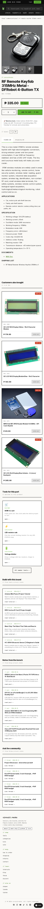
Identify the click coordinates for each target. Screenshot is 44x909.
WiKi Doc (9, 256)
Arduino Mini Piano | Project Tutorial (17, 594)
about (6, 828)
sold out (36, 334)
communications (11, 18)
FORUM (18, 2)
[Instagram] (17, 905)
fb (15, 132)
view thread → (10, 765)
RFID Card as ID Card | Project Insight (18, 610)
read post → (9, 684)
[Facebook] (14, 905)
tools (5, 835)
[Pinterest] (30, 905)
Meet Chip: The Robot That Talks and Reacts (20, 626)
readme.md (7, 140)
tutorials (6, 869)
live (29, 828)
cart (37, 2)
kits (4, 842)
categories (7, 839)
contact (5, 862)
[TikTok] (24, 905)
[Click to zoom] (22, 45)
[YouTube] (20, 905)
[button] (7, 13)
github (22, 828)
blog (4, 872)
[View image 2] (14, 70)
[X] (27, 905)
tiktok (5, 892)
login (30, 2)
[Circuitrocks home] (3, 8)
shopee (5, 886)
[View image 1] (6, 70)
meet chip (14, 828)
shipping (6, 856)
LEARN (9, 2)
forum (5, 875)
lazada (5, 889)
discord (5, 879)
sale (4, 845)
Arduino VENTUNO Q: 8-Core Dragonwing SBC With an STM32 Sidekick (21, 712)
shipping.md (19, 140)
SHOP (4, 2)
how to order (7, 852)
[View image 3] (22, 70)
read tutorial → (10, 601)
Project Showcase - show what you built (19, 763)
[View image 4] (30, 70)
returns (5, 858)
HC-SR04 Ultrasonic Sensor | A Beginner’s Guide (22, 642)
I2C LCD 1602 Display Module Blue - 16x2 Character (21, 376)
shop (3, 18)
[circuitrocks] (2, 6)
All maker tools (22, 570)
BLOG (13, 2)
